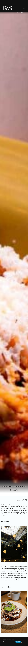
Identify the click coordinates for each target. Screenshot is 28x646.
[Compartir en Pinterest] (26, 500)
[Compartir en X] (24, 500)
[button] (24, 8)
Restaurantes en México (14, 12)
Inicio (2, 12)
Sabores (6, 12)
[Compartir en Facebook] (25, 500)
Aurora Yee (15, 490)
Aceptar (18, 641)
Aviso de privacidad (23, 642)
